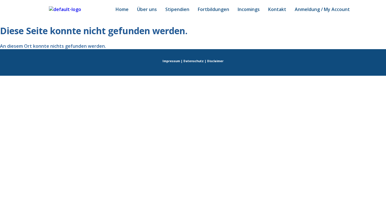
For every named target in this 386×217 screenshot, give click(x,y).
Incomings (249, 9)
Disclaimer (215, 61)
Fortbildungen (213, 9)
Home (122, 9)
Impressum (171, 61)
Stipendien (177, 9)
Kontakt (277, 9)
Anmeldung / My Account (322, 9)
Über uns (147, 9)
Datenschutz (193, 61)
